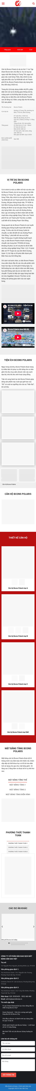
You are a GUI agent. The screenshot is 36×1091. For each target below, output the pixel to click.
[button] (3, 4)
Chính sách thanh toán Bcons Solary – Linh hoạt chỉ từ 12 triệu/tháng (18, 1026)
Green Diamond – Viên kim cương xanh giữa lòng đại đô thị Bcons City (17, 1013)
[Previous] (2, 478)
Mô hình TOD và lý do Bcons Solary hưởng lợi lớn (17, 1032)
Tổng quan (7, 49)
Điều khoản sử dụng (11, 1086)
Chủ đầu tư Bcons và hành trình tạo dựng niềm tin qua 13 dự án (17, 1020)
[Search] (33, 3)
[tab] (17, 779)
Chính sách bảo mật (25, 1086)
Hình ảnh (20, 49)
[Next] (34, 478)
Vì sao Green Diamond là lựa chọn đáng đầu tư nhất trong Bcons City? (18, 1007)
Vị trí (30, 49)
